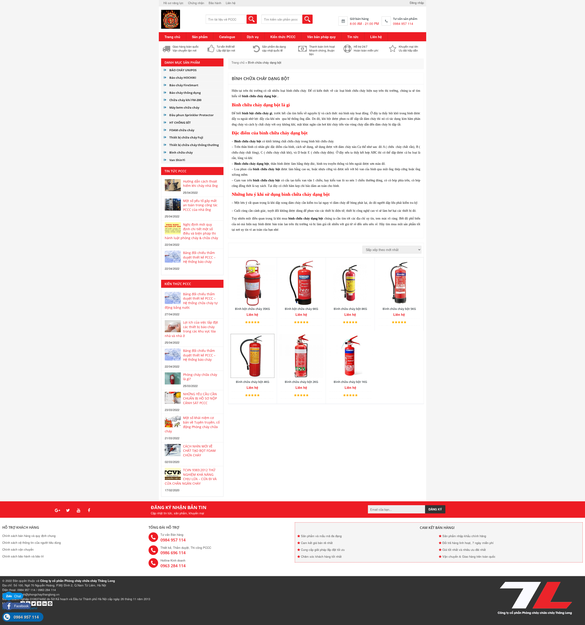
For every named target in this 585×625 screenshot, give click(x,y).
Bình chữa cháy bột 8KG (350, 309)
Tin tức (353, 36)
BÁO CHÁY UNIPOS (183, 70)
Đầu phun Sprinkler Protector (191, 115)
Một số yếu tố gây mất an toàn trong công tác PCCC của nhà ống (200, 205)
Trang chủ (172, 36)
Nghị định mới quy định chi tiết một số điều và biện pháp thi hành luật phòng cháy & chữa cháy (191, 231)
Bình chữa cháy (181, 152)
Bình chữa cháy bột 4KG (252, 382)
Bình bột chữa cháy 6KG (301, 309)
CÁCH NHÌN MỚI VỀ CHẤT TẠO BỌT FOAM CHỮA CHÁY (199, 450)
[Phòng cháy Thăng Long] (171, 18)
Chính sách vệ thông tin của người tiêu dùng (31, 542)
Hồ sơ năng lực (173, 3)
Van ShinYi (177, 160)
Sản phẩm (199, 36)
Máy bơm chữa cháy (184, 107)
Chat (17, 596)
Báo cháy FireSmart (183, 85)
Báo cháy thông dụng (185, 93)
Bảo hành (215, 3)
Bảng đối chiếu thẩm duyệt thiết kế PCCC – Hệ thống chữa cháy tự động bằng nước (191, 301)
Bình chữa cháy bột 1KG (350, 382)
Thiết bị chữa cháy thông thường (194, 145)
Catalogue (227, 36)
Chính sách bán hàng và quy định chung (29, 535)
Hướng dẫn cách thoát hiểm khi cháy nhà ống (200, 183)
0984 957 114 (26, 617)
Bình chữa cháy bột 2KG (301, 382)
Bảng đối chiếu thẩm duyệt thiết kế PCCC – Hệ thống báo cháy (199, 257)
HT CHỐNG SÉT (180, 122)
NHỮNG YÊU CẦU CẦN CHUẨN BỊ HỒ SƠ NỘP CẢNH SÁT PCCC (200, 398)
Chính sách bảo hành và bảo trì (23, 556)
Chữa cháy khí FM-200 (185, 100)
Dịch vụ (253, 36)
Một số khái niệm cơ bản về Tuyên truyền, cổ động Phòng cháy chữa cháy (192, 424)
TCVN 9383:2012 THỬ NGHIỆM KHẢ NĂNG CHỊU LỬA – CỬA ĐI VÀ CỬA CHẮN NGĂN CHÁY (191, 477)
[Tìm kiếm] (252, 19)
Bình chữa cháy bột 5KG (399, 309)
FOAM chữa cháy (181, 130)
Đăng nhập (417, 2)
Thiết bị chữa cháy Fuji (186, 137)
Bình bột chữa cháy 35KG (252, 309)
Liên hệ (230, 3)
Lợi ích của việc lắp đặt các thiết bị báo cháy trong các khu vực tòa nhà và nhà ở (191, 329)
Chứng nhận (196, 3)
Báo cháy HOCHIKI (182, 78)
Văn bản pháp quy (321, 36)
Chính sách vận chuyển (18, 549)
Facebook (21, 606)
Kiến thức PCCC (282, 36)
